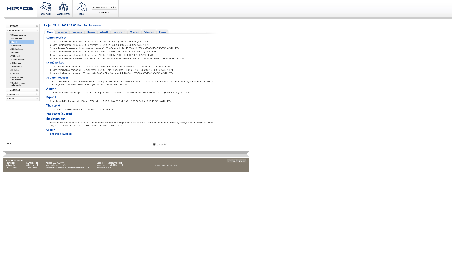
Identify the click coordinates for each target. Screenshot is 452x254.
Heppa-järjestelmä (103, 7)
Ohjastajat (16, 63)
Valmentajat (16, 67)
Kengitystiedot (18, 60)
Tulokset (15, 74)
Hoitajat (15, 70)
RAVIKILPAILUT (16, 30)
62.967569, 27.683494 (61, 134)
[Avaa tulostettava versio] (160, 144)
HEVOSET (13, 26)
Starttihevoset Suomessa (18, 78)
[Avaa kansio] (37, 26)
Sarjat (14, 42)
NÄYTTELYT (14, 90)
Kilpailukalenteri (18, 35)
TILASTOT (14, 99)
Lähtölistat (16, 45)
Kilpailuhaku (17, 38)
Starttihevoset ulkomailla (18, 84)
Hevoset (15, 53)
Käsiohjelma (17, 49)
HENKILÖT (14, 94)
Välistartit (15, 56)
